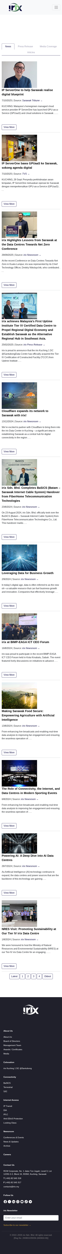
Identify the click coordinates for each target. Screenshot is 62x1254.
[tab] (8, 47)
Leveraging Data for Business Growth (27, 573)
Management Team (12, 1045)
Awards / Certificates (12, 1049)
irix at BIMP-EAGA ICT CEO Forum (25, 642)
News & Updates (11, 1141)
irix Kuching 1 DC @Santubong (17, 1068)
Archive (6, 1146)
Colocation (8, 1062)
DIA (5, 1110)
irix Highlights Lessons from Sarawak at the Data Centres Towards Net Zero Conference (29, 244)
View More (9, 127)
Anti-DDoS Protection (13, 1118)
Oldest (47, 976)
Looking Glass (9, 1123)
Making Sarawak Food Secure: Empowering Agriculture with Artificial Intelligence (28, 715)
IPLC (5, 1114)
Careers (7, 1154)
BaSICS (7, 1083)
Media (6, 1053)
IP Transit (7, 1106)
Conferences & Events (13, 1137)
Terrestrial (8, 1087)
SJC (5, 1091)
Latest (14, 976)
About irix (7, 1037)
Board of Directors (11, 1041)
